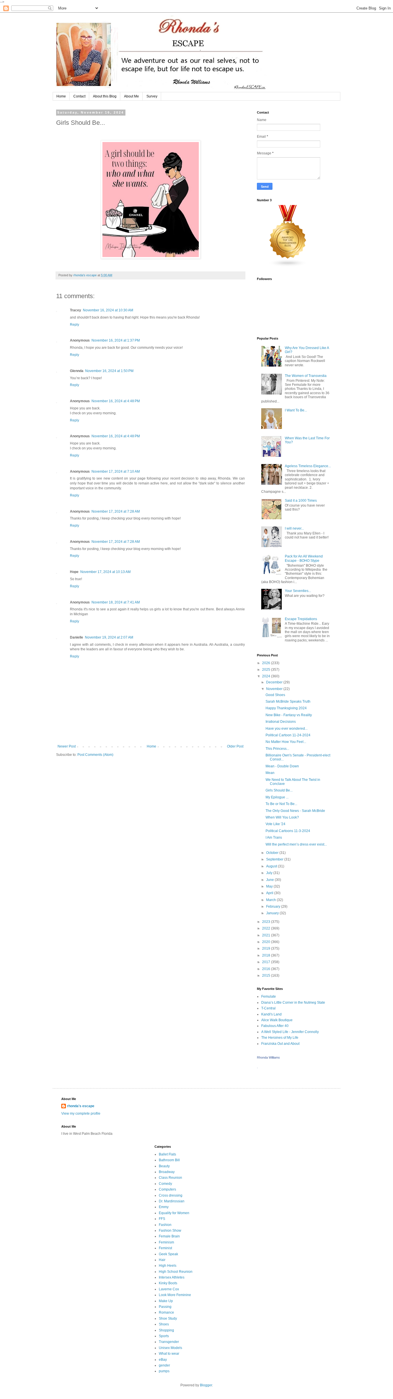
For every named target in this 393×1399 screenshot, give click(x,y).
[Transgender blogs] (288, 266)
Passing (165, 1307)
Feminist (165, 1248)
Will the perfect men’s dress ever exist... (296, 844)
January (273, 913)
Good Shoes (275, 695)
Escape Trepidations (301, 619)
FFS (162, 1219)
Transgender (169, 1342)
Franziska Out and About (280, 1044)
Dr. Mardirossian (171, 1201)
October (272, 853)
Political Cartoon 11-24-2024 (288, 735)
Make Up (166, 1301)
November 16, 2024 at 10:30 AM (108, 310)
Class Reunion (170, 1178)
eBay (163, 1360)
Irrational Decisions (281, 722)
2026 (266, 663)
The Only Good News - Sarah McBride (295, 811)
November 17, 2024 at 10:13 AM (105, 572)
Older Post (235, 746)
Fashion (165, 1225)
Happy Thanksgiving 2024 (286, 708)
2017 (266, 962)
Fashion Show (170, 1231)
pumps (164, 1371)
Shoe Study (168, 1318)
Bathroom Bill (169, 1160)
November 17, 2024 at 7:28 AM (115, 511)
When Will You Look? (282, 817)
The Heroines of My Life (279, 1038)
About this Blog (105, 96)
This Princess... (277, 749)
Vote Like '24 (275, 824)
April (270, 893)
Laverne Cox (169, 1289)
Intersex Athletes (171, 1277)
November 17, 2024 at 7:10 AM (115, 471)
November (274, 689)
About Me (131, 96)
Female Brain (169, 1236)
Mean (270, 773)
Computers (167, 1189)
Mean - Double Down (282, 766)
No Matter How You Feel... (286, 742)
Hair (162, 1260)
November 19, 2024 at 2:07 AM (109, 637)
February (273, 906)
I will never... (294, 528)
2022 (266, 928)
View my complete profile (80, 1113)
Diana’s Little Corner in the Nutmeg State (293, 1003)
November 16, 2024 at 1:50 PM (109, 371)
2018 (266, 955)
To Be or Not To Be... (281, 804)
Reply (74, 325)
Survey (151, 96)
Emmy (164, 1207)
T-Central (268, 1008)
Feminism (166, 1242)
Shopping (166, 1330)
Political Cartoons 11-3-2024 (288, 831)
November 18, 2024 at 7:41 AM (115, 602)
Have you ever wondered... (287, 729)
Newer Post (67, 746)
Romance (166, 1312)
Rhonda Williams (268, 1057)
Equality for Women (174, 1213)
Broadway (167, 1172)
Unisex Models (170, 1348)
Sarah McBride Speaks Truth (288, 702)
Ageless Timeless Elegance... (308, 466)
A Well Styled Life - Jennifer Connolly (290, 1032)
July (269, 873)
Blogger (206, 1385)
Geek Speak (168, 1254)
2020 (266, 942)
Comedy (165, 1184)
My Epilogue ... (277, 797)
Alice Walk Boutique (277, 1020)
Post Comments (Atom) (95, 755)
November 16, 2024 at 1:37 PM (115, 340)
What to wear (169, 1354)
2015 (266, 975)
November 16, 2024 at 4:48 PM (115, 401)
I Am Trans (274, 837)
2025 (266, 670)
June (270, 880)
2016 (266, 969)
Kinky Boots (168, 1283)
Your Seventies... (298, 591)
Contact (79, 96)
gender (164, 1365)
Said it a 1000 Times (301, 501)
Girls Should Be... (279, 790)
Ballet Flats (167, 1154)
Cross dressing (170, 1195)
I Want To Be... (296, 410)
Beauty (164, 1166)
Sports (164, 1336)
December (274, 682)
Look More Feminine (175, 1295)
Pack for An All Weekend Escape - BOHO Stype (304, 558)
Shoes (164, 1324)
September (275, 859)
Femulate (268, 996)
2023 (266, 922)
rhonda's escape (80, 1106)
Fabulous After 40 (275, 1026)
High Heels (167, 1266)
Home (61, 96)
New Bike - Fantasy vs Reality (289, 715)
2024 (266, 676)
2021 (266, 935)
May (270, 886)
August (272, 866)
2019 (266, 948)
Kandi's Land (271, 1014)
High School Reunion (175, 1272)
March (271, 900)
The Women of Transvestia (306, 376)
